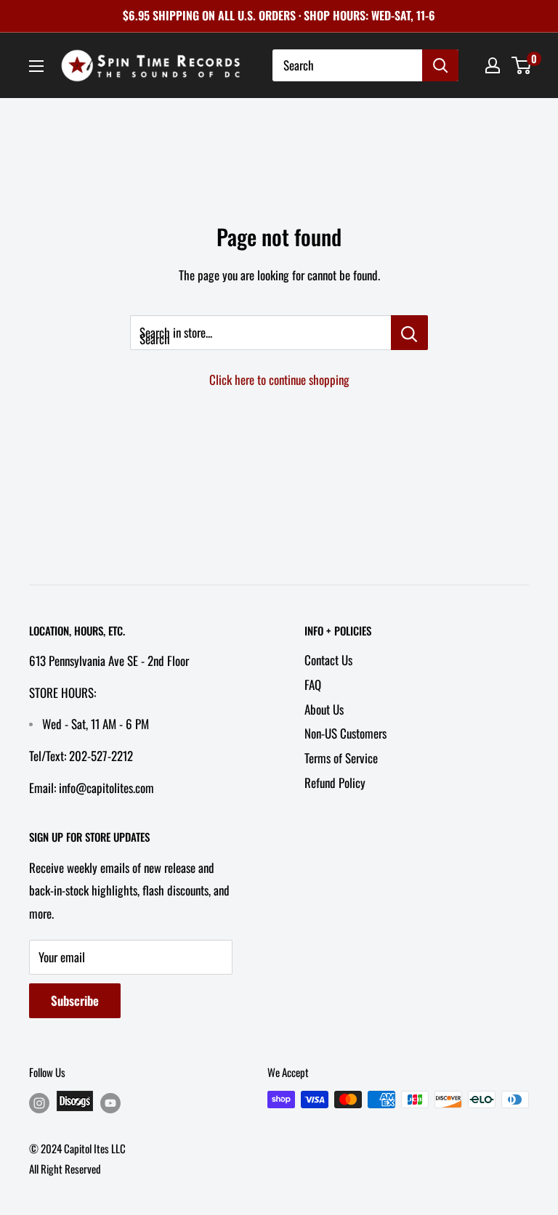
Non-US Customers (345, 733)
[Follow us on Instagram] (39, 1102)
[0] (522, 65)
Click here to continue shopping (279, 379)
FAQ (312, 684)
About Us (324, 709)
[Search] (440, 65)
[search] (347, 65)
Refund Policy (334, 782)
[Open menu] (36, 66)
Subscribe (75, 1000)
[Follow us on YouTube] (110, 1102)
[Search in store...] (409, 332)
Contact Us (328, 660)
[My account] (492, 65)
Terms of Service (341, 758)
